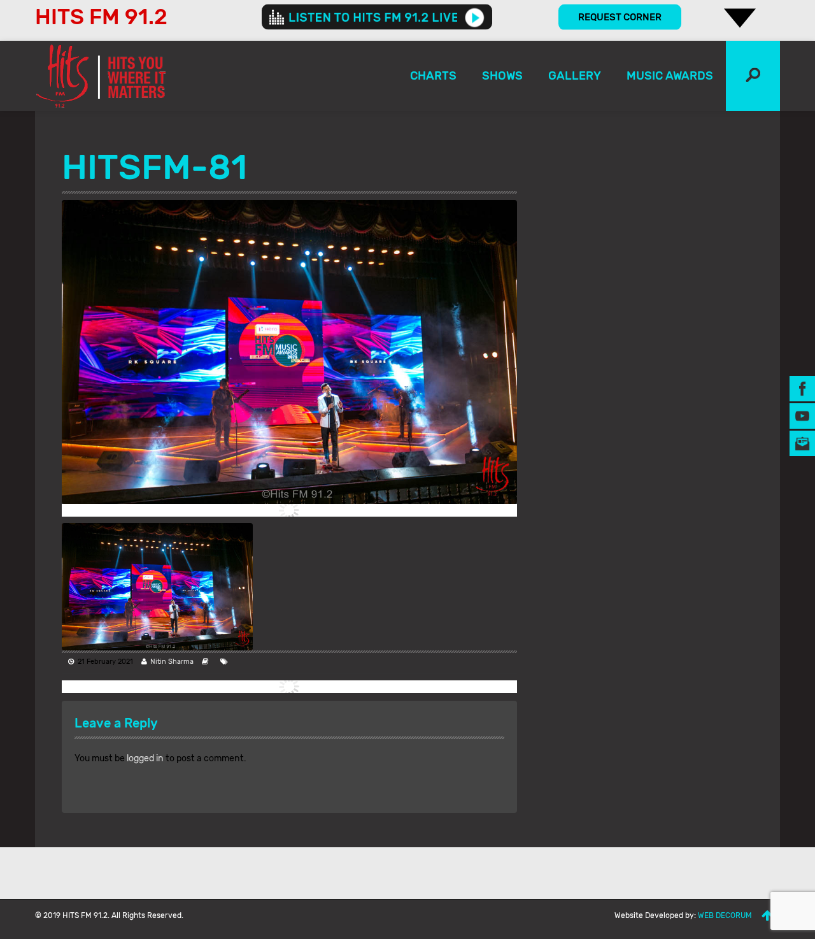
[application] (377, 17)
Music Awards (670, 76)
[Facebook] (802, 387)
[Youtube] (802, 415)
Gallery (574, 76)
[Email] (802, 442)
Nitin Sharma (172, 661)
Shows (502, 76)
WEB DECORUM (725, 915)
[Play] (475, 17)
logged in (145, 758)
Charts (433, 76)
